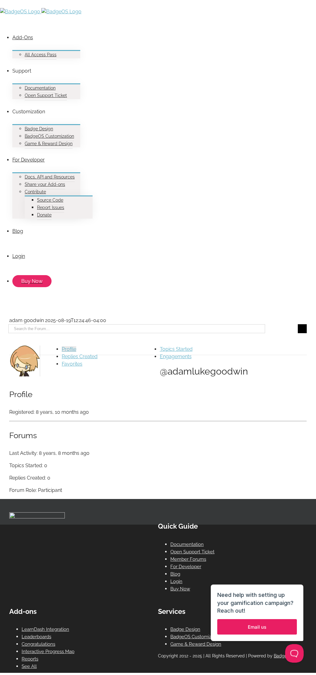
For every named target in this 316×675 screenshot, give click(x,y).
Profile (69, 349)
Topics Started (176, 349)
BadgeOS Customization (196, 636)
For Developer (185, 566)
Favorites (72, 364)
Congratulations (38, 644)
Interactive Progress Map (48, 651)
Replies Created (80, 356)
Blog (175, 574)
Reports (30, 659)
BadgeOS (283, 655)
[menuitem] (164, 41)
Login (176, 581)
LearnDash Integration (45, 629)
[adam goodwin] (24, 375)
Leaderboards (36, 636)
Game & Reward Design (195, 644)
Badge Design (185, 629)
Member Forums (188, 559)
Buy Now (180, 589)
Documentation (187, 544)
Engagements (176, 356)
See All (29, 666)
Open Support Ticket (192, 552)
